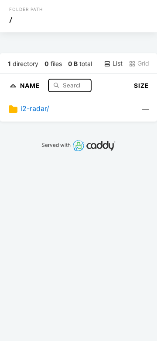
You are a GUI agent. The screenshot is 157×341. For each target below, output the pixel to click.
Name (31, 85)
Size (141, 85)
